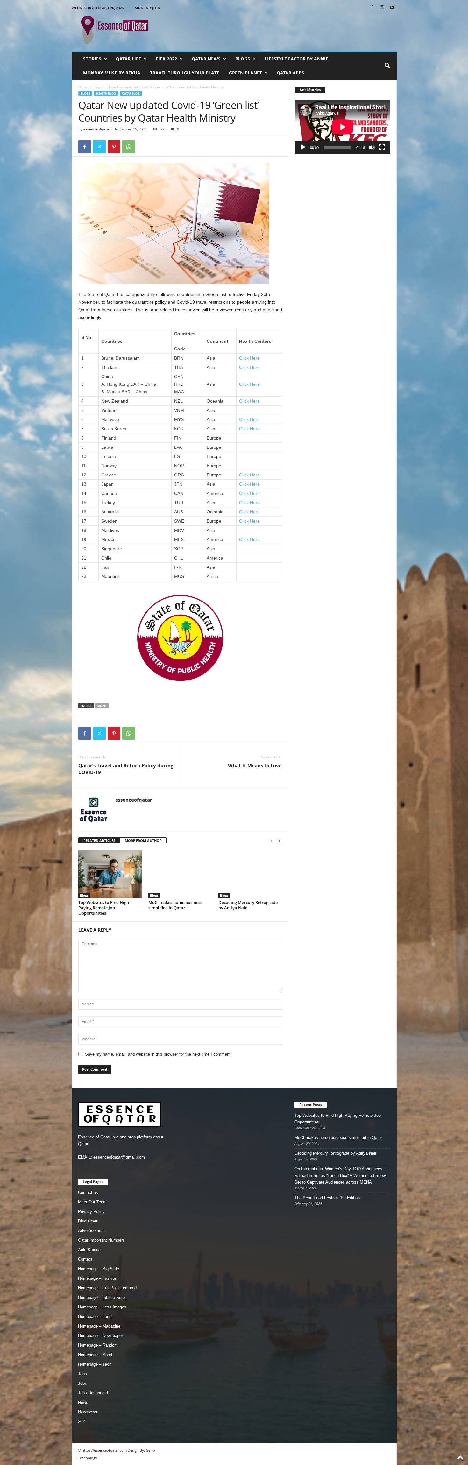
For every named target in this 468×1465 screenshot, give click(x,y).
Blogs (242, 59)
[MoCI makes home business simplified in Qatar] (180, 874)
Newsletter (87, 1412)
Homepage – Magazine (99, 1326)
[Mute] (372, 147)
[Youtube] (392, 7)
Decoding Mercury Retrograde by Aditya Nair (248, 905)
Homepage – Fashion (97, 1278)
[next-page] (279, 840)
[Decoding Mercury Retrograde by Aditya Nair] (250, 874)
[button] (387, 66)
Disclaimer (87, 1221)
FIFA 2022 (166, 59)
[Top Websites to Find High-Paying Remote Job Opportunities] (110, 874)
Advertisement (91, 1230)
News (83, 1402)
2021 (82, 1421)
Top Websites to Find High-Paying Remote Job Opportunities (104, 907)
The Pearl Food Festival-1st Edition (327, 1197)
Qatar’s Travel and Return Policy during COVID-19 (125, 768)
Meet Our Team (92, 1202)
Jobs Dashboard (93, 1393)
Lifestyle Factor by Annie (296, 59)
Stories (92, 59)
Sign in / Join (147, 7)
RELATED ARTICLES (99, 840)
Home (82, 87)
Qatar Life (128, 59)
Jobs (82, 1373)
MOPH (101, 706)
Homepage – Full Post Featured (107, 1287)
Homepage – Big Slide (98, 1268)
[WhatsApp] (128, 146)
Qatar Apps (290, 73)
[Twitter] (99, 146)
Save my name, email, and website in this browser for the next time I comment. (158, 1054)
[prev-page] (271, 840)
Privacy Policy (91, 1211)
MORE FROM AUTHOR (143, 840)
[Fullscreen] (382, 147)
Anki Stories (89, 1249)
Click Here (249, 384)
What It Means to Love (255, 765)
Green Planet (245, 73)
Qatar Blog (131, 93)
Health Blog (106, 93)
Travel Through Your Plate (184, 73)
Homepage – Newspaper (100, 1335)
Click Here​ (249, 358)
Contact (85, 1259)
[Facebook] (372, 7)
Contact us (88, 1192)
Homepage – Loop (94, 1316)
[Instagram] (382, 7)
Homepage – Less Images (102, 1307)
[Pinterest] (114, 146)
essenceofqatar (97, 129)
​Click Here (249, 367)
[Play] (303, 147)
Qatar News (206, 59)
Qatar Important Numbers (101, 1240)
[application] (342, 127)
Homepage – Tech (94, 1364)
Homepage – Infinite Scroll (102, 1297)
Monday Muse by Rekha (111, 73)
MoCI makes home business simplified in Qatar (175, 905)
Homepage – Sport (95, 1354)
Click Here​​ (249, 502)
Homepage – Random (98, 1345)
